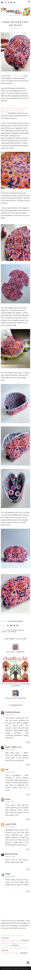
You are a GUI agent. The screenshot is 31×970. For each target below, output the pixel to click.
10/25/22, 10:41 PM (10, 714)
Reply (27, 742)
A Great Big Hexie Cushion (11, 936)
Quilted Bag (12, 631)
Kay (6, 769)
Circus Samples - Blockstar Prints (14, 948)
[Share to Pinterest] (14, 625)
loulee (8, 799)
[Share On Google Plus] (17, 625)
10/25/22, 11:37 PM (10, 749)
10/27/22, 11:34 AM (10, 856)
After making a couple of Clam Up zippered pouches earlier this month (14, 110)
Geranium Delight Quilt (10, 941)
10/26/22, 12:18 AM (10, 772)
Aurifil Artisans (17, 76)
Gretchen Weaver (12, 712)
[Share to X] (11, 625)
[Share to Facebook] (7, 625)
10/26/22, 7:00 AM (10, 802)
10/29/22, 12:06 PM (10, 876)
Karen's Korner (11, 854)
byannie (4, 631)
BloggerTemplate (25, 968)
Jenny (7, 874)
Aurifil (8, 630)
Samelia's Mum (10, 968)
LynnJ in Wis (10, 824)
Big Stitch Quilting (17, 630)
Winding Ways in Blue (10, 953)
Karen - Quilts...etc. (13, 747)
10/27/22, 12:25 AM (10, 826)
